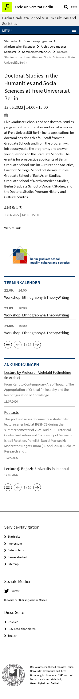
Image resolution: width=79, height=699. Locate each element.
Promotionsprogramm (37, 41)
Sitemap (13, 564)
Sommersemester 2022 (36, 52)
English (12, 635)
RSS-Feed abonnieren (22, 629)
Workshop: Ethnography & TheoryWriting (36, 297)
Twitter (14, 591)
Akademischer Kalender (19, 46)
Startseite (10, 41)
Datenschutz (16, 550)
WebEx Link (12, 228)
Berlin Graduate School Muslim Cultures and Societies (39, 20)
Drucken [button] (13, 622)
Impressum (15, 543)
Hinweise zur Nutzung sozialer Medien (25, 600)
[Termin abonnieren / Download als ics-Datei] (39, 115)
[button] (8, 344)
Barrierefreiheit (17, 557)
